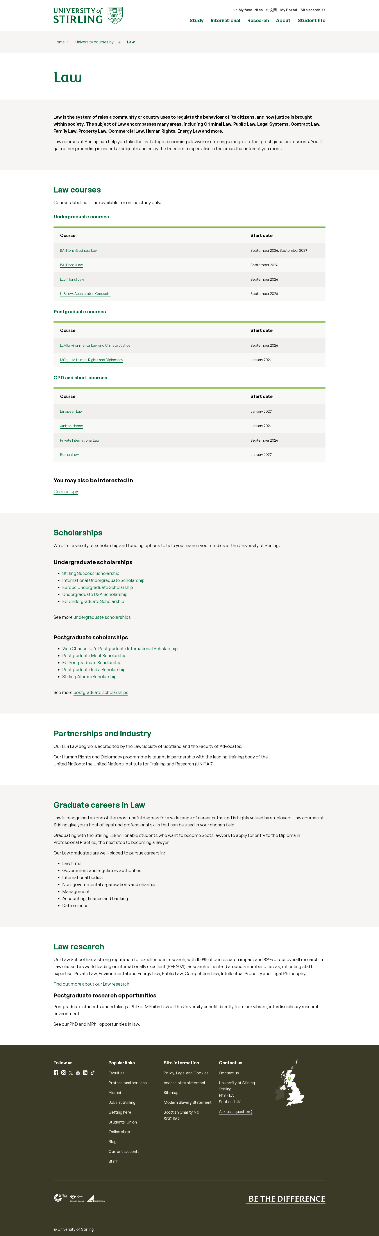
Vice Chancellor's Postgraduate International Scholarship (120, 648)
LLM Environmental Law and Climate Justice (95, 345)
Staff (113, 1161)
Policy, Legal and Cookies (186, 1072)
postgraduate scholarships (100, 692)
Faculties (117, 1072)
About (283, 20)
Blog (112, 1141)
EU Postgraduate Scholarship (91, 662)
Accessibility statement (185, 1082)
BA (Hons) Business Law (79, 250)
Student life (311, 20)
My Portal (288, 10)
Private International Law (79, 440)
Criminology (66, 491)
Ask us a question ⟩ (235, 1111)
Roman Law (69, 454)
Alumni (115, 1092)
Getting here (120, 1112)
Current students (124, 1151)
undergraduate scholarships (102, 617)
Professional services (128, 1082)
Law (131, 41)
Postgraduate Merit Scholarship (94, 655)
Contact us (229, 1072)
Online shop (119, 1131)
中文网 (271, 10)
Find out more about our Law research (91, 984)
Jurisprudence (71, 426)
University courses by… (95, 41)
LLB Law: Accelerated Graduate (85, 293)
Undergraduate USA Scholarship (94, 594)
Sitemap (171, 1092)
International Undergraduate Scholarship (103, 580)
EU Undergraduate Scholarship (93, 601)
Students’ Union (123, 1122)
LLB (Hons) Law (72, 279)
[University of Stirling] (88, 15)
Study (197, 20)
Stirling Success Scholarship (90, 573)
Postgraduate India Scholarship (93, 669)
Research (258, 20)
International (225, 20)
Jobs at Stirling (122, 1102)
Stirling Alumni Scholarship (89, 676)
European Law (71, 411)
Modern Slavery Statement (188, 1102)
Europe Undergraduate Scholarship (97, 587)
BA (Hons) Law (71, 265)
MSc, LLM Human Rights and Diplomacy (91, 360)
